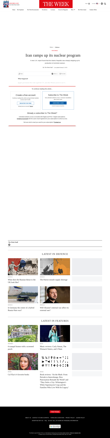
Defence (57, 47)
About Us (28, 417)
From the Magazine (63, 9)
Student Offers (93, 9)
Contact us (57, 122)
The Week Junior (82, 9)
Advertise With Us (37, 420)
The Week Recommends (33, 9)
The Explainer (20, 9)
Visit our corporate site (75, 433)
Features (55, 50)
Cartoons (53, 9)
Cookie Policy (80, 417)
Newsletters (44, 9)
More (72, 9)
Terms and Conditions (57, 417)
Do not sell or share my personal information (63, 420)
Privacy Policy (70, 417)
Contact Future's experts (40, 417)
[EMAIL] (9, 245)
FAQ (46, 420)
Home (51, 47)
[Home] (13, 9)
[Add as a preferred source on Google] (55, 426)
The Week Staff (49, 67)
